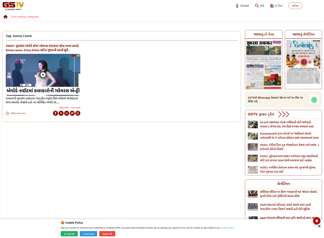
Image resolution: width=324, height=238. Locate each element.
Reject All (107, 233)
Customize (88, 233)
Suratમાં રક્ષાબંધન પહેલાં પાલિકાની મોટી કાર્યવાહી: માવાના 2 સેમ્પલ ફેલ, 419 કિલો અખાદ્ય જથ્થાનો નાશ (287, 124)
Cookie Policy (227, 227)
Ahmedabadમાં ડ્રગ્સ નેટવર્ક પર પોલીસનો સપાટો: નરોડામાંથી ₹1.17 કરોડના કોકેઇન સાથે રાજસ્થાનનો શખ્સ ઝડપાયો (289, 137)
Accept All (69, 233)
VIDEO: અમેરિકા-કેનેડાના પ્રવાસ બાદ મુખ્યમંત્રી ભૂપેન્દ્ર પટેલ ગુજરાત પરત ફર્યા (288, 169)
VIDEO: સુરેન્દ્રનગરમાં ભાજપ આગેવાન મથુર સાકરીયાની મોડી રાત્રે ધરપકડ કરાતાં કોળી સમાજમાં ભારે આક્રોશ (289, 158)
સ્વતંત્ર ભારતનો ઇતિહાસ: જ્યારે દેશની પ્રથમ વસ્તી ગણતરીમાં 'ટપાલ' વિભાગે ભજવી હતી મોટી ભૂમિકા (285, 207)
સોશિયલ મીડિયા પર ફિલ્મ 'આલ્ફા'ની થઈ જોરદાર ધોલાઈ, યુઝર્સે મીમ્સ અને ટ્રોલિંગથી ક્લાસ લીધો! (288, 194)
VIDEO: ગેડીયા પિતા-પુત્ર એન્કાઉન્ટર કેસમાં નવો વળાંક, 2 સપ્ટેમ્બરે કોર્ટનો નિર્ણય (289, 147)
